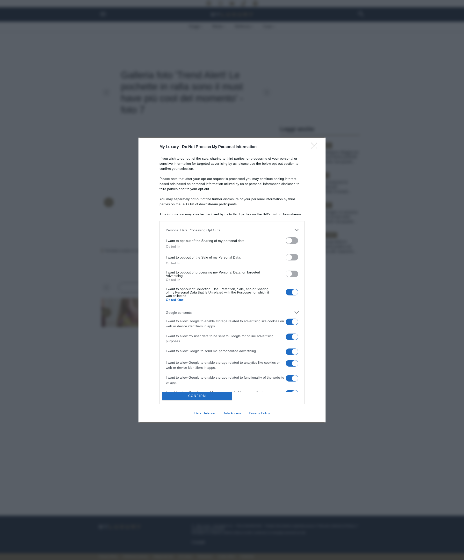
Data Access (232, 413)
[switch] (292, 240)
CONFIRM (197, 396)
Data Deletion (204, 413)
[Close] (315, 147)
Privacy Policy (259, 413)
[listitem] (232, 229)
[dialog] (232, 280)
